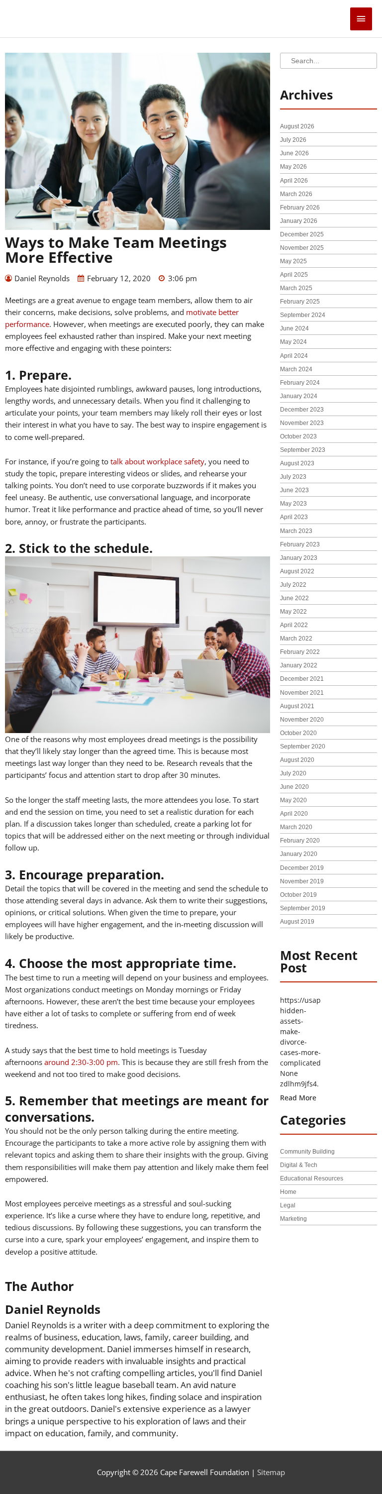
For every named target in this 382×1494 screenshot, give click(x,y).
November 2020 (302, 719)
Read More (298, 1097)
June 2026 (294, 153)
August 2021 (297, 706)
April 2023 (294, 517)
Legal (287, 1205)
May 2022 (293, 611)
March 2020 (296, 827)
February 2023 (300, 544)
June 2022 (294, 598)
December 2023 (302, 409)
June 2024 (294, 328)
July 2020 (293, 773)
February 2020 (300, 840)
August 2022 (297, 571)
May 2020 (293, 800)
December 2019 (302, 867)
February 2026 (300, 207)
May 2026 (293, 166)
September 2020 (302, 746)
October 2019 (298, 894)
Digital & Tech (298, 1165)
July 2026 (293, 139)
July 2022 (293, 584)
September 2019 (302, 908)
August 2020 (297, 759)
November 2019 (302, 881)
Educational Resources (311, 1178)
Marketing (293, 1218)
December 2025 (302, 234)
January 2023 (298, 557)
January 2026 (298, 220)
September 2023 (302, 449)
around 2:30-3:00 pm (81, 1062)
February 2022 (300, 651)
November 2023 (302, 423)
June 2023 (294, 490)
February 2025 (300, 301)
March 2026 (296, 194)
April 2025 (294, 274)
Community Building (307, 1151)
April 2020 (294, 813)
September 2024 (302, 315)
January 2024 (298, 396)
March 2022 (296, 638)
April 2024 (294, 355)
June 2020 (294, 786)
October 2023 (298, 436)
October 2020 (298, 733)
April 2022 (294, 625)
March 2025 (296, 288)
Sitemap (271, 1472)
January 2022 (298, 665)
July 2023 (293, 476)
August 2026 (297, 126)
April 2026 (294, 180)
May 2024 (293, 341)
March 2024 (296, 369)
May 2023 (293, 503)
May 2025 (293, 261)
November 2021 (302, 692)
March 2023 (296, 531)
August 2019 (297, 921)
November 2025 (302, 247)
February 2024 (300, 382)
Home (288, 1191)
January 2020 (298, 854)
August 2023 (297, 463)
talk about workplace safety (157, 461)
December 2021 (302, 678)
